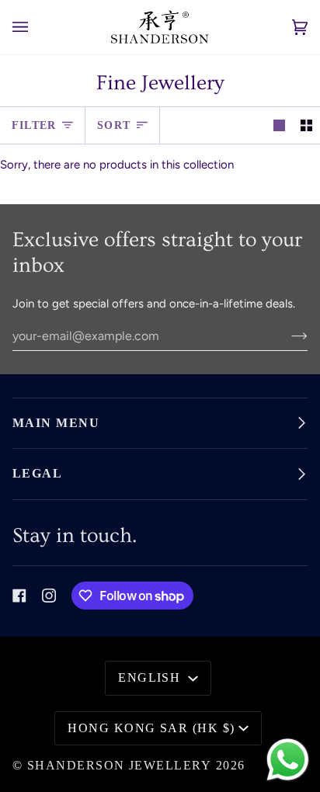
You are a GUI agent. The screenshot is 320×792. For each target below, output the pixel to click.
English (151, 678)
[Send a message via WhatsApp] (287, 759)
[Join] (287, 335)
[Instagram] (49, 596)
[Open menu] (35, 27)
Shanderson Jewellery (119, 766)
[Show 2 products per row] (306, 125)
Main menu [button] (55, 423)
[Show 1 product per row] (279, 125)
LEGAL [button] (37, 474)
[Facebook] (19, 596)
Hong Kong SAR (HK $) (151, 728)
